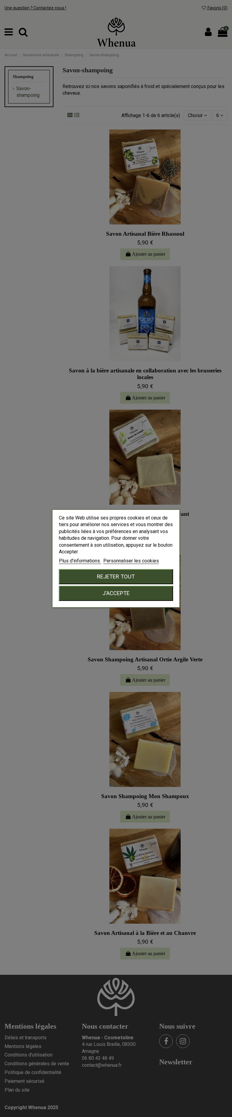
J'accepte (116, 593)
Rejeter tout (116, 576)
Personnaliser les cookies (131, 561)
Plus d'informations (80, 561)
